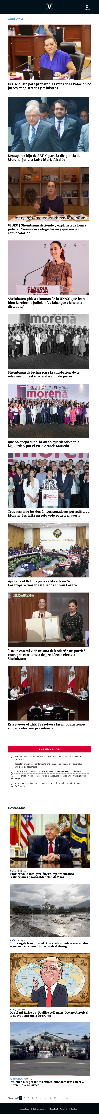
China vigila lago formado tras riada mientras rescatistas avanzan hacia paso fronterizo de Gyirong (49, 945)
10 (45, 1098)
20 (49, 1098)
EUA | (13, 870)
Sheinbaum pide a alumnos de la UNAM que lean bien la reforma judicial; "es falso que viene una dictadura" (46, 303)
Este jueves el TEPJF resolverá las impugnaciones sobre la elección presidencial (47, 726)
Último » (67, 1098)
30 (55, 1098)
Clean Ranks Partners (58, 1109)
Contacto (75, 1109)
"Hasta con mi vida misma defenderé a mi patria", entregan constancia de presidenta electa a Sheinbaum (47, 655)
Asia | (13, 940)
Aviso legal (25, 1109)
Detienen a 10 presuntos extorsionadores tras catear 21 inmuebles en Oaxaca (47, 1083)
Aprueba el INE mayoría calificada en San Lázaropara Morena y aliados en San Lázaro (42, 583)
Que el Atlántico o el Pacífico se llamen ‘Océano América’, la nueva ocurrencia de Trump (49, 1014)
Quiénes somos (39, 1109)
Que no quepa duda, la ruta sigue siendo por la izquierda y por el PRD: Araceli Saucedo (44, 444)
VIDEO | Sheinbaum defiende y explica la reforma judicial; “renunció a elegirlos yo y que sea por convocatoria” (47, 229)
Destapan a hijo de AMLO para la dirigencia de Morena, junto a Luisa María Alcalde (44, 158)
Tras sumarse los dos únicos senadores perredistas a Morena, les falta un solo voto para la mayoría (49, 513)
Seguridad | (17, 1078)
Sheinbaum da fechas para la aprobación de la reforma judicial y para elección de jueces (44, 374)
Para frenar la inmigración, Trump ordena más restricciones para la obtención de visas (42, 875)
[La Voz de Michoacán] (49, 6)
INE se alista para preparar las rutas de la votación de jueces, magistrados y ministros (49, 86)
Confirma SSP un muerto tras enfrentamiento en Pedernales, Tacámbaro (48, 771)
